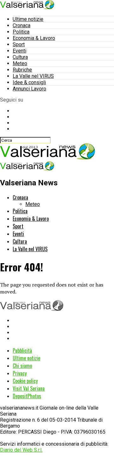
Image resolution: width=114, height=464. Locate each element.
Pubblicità (22, 350)
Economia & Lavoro (34, 38)
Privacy (20, 373)
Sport (19, 44)
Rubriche (22, 70)
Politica (21, 32)
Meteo (20, 63)
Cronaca (21, 25)
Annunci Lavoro (29, 89)
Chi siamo (22, 365)
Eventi (19, 51)
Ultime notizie (28, 19)
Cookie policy (25, 381)
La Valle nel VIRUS (33, 76)
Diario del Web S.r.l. (21, 450)
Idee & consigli (29, 82)
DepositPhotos (27, 396)
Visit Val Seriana (29, 388)
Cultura (20, 57)
